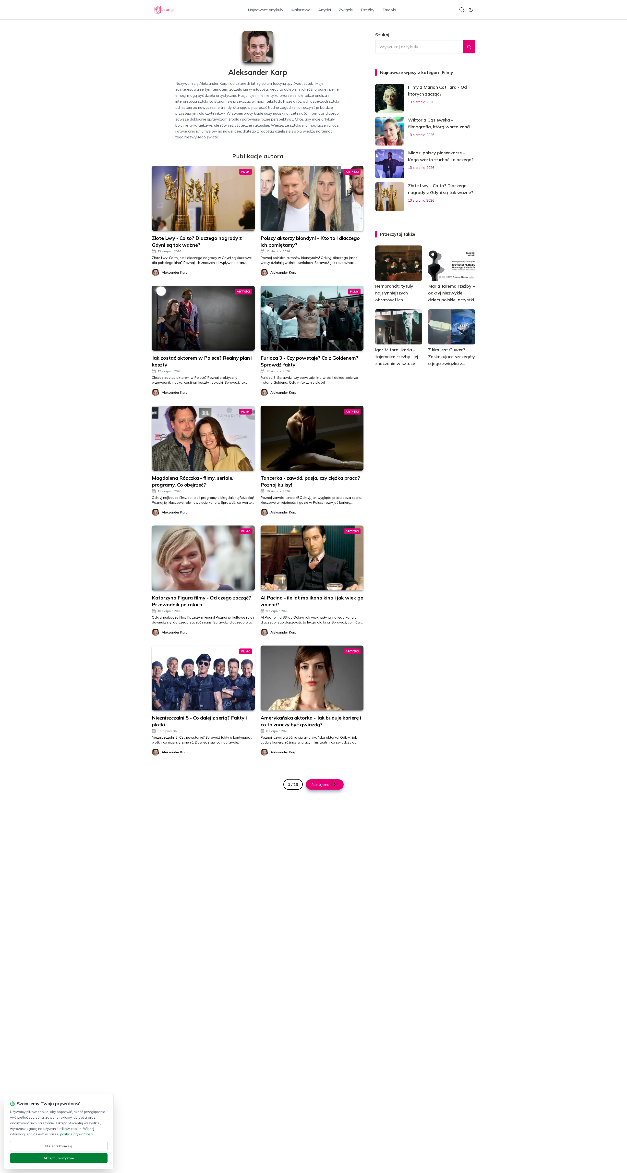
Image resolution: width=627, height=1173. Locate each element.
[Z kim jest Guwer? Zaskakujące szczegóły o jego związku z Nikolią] (451, 326)
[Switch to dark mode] (470, 9)
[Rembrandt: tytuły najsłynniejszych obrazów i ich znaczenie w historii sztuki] (398, 263)
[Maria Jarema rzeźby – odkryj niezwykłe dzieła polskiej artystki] (451, 263)
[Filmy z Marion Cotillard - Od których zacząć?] (389, 98)
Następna (320, 784)
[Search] (461, 9)
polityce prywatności (76, 1134)
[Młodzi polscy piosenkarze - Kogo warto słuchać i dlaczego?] (389, 163)
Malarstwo (300, 9)
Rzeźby (367, 9)
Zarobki (389, 9)
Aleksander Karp (175, 272)
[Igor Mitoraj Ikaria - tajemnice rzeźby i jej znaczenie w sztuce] (398, 326)
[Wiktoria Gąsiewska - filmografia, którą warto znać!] (389, 131)
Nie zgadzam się (58, 1146)
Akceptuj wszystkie (59, 1158)
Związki (346, 9)
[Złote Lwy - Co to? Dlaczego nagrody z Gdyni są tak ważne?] (389, 196)
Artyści (324, 9)
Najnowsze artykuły (265, 9)
